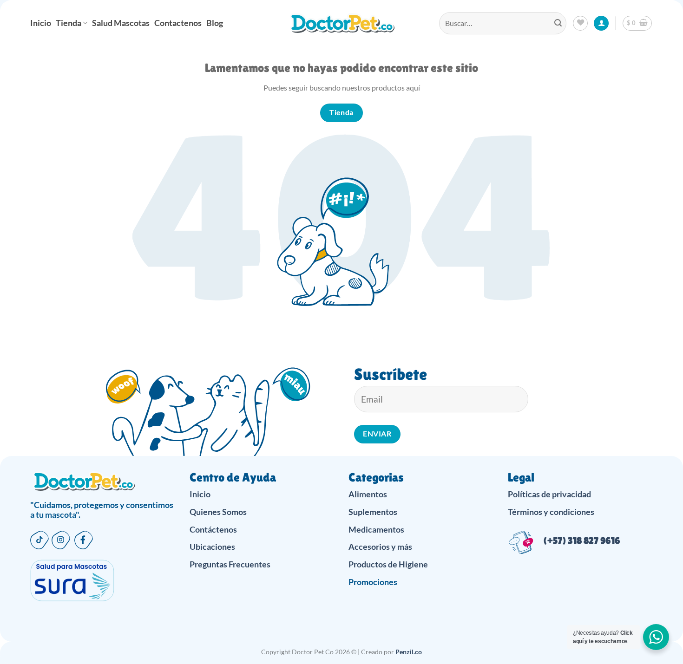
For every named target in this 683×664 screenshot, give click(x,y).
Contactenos (178, 23)
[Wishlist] (580, 23)
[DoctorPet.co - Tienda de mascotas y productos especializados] (341, 23)
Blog (214, 23)
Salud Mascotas (121, 23)
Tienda (68, 23)
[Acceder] (601, 23)
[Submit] (558, 23)
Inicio (40, 23)
